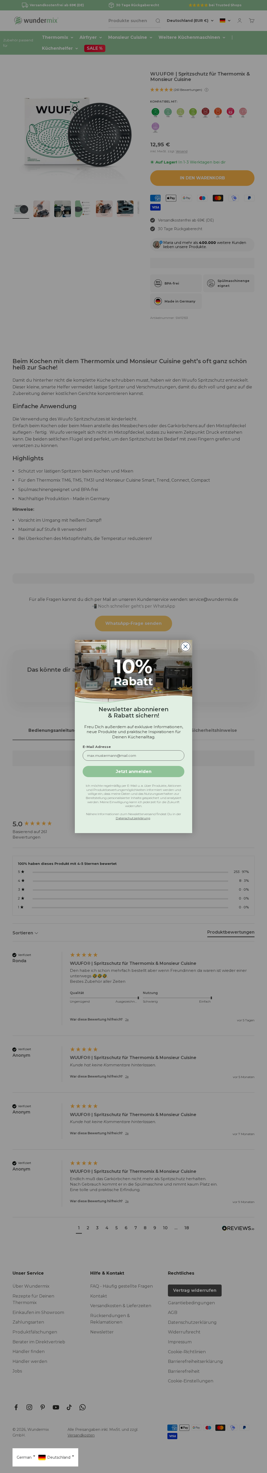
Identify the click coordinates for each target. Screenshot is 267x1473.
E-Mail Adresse (97, 747)
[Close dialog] (185, 646)
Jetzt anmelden (133, 771)
